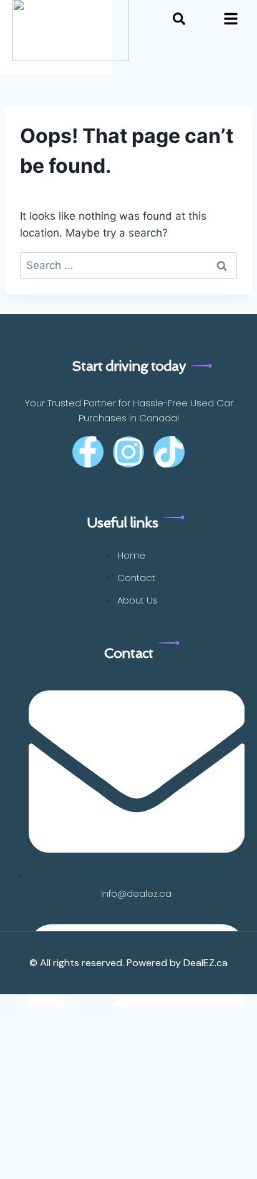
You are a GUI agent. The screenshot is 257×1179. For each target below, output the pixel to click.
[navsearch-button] (179, 21)
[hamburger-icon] (230, 21)
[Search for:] (128, 265)
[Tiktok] (169, 451)
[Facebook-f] (88, 451)
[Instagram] (128, 451)
